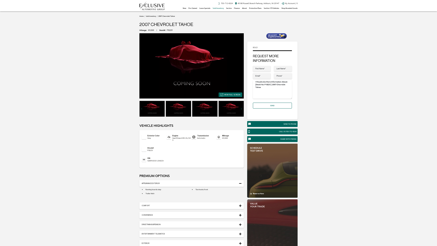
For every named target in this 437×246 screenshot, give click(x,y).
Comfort (146, 205)
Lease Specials (204, 8)
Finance (237, 8)
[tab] (191, 183)
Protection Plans (255, 8)
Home (141, 16)
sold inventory (151, 16)
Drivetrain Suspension (151, 224)
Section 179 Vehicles (271, 8)
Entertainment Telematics (153, 234)
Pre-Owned (192, 8)
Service (229, 8)
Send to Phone (289, 124)
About (244, 8)
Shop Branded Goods (289, 8)
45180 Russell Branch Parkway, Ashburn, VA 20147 (258, 3)
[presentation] (141, 109)
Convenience (147, 215)
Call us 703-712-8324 (287, 132)
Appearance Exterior (151, 183)
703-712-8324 (226, 3)
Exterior (145, 243)
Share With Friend (288, 139)
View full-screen (232, 95)
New (184, 8)
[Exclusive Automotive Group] (152, 6)
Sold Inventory (218, 8)
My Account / (291, 3)
